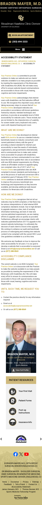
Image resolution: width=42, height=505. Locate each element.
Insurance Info (25, 422)
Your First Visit (25, 391)
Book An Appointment (22, 35)
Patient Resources (21, 380)
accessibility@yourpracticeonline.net (17, 306)
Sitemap (35, 482)
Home (4, 482)
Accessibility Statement (21, 487)
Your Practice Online (9, 76)
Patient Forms (25, 400)
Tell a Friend (20, 484)
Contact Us (33, 484)
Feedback (8, 484)
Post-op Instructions (24, 411)
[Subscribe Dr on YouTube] (26, 454)
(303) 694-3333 (19, 41)
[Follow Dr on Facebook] (15, 454)
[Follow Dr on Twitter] (21, 454)
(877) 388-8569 (12, 251)
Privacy (26, 482)
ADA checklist (10, 137)
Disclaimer (15, 482)
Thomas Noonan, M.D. (30, 489)
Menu (17, 49)
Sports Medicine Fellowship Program (21, 492)
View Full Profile (22, 370)
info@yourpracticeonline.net (22, 249)
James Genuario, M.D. (10, 489)
